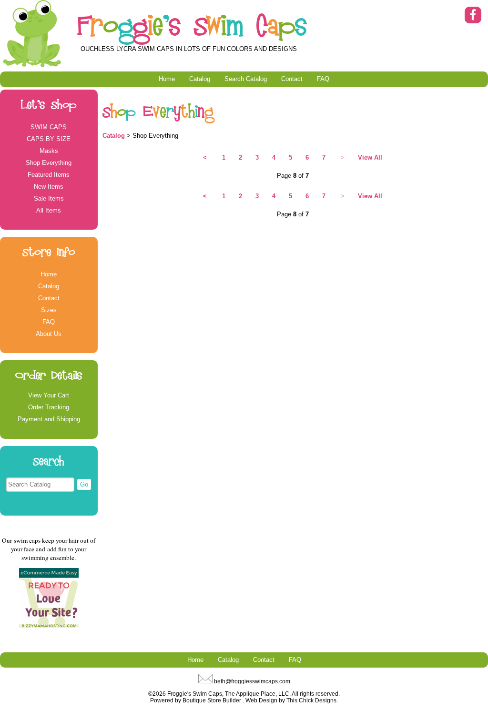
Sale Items (49, 198)
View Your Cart (48, 395)
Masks (49, 150)
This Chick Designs (311, 700)
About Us (48, 333)
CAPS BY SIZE (49, 138)
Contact (292, 78)
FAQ (323, 78)
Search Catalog (245, 78)
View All (370, 157)
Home (167, 78)
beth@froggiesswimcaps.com (252, 681)
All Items (48, 210)
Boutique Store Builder (212, 700)
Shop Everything (48, 162)
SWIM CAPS (48, 127)
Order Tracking (48, 407)
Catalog (199, 78)
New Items (48, 186)
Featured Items (49, 174)
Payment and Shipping (49, 419)
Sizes (49, 310)
